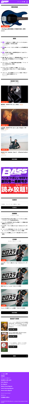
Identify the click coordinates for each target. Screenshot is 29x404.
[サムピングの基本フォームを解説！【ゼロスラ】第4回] (14, 298)
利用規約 (3, 376)
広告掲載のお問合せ (5, 397)
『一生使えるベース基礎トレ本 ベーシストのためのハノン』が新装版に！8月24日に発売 (15, 43)
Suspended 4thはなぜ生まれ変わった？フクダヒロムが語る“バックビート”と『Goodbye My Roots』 (14, 219)
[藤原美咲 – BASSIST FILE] (14, 94)
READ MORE (14, 159)
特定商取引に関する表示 (6, 380)
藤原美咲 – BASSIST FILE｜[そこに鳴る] (10, 104)
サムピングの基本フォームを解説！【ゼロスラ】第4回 (13, 308)
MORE (14, 356)
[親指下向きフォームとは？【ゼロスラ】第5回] (14, 275)
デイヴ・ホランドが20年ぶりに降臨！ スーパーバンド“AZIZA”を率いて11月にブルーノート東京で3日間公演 (14, 68)
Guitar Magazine (4, 382)
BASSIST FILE (5, 102)
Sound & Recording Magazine (7, 388)
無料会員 (21, 104)
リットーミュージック (5, 393)
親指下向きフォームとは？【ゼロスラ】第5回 (11, 286)
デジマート (3, 395)
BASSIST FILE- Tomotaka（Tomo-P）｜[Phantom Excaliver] (14, 152)
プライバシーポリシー (5, 378)
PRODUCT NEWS (5, 26)
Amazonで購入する (13, 329)
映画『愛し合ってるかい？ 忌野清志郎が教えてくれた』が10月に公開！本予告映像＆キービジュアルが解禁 (15, 58)
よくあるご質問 (4, 374)
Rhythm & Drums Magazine (6, 386)
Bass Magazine (4, 384)
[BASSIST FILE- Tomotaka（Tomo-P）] (14, 142)
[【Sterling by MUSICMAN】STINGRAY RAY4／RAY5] (14, 18)
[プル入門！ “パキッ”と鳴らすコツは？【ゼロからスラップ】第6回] (14, 252)
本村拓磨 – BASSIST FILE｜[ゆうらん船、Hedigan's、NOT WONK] (13, 128)
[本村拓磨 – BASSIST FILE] (14, 117)
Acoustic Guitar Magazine (6, 390)
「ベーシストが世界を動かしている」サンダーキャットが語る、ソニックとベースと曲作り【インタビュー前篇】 (15, 229)
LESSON (3, 260)
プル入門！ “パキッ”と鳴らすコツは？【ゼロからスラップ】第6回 (14, 263)
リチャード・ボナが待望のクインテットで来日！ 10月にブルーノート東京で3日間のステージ (14, 73)
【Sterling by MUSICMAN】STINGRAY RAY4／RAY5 (13, 29)
